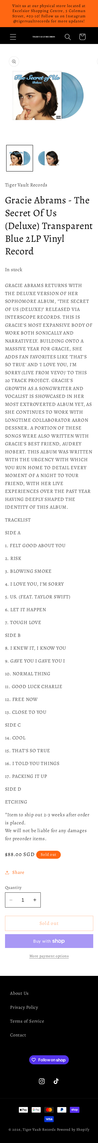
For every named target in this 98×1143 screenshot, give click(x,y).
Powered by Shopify (73, 1129)
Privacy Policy (24, 1007)
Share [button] (18, 872)
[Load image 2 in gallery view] (49, 158)
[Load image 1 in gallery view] (20, 158)
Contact (18, 1035)
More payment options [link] (49, 956)
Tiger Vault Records (39, 1129)
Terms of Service (27, 1021)
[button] (13, 37)
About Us (19, 993)
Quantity (13, 887)
